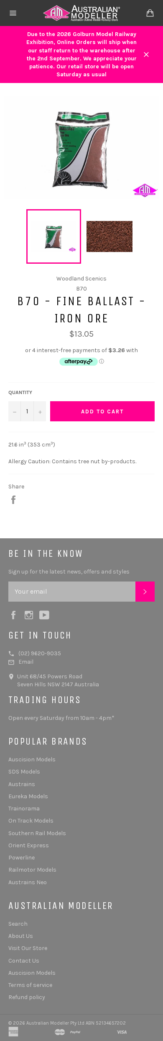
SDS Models (24, 771)
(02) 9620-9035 (39, 653)
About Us (20, 936)
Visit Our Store (27, 948)
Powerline (21, 857)
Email (25, 661)
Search (18, 923)
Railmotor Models (32, 869)
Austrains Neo (27, 882)
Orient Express (28, 845)
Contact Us (23, 960)
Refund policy (26, 997)
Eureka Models (28, 796)
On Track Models (30, 820)
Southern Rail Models (37, 833)
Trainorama (24, 808)
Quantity (20, 392)
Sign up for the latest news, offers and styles (69, 571)
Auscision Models (32, 759)
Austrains (21, 784)
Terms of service (30, 985)
